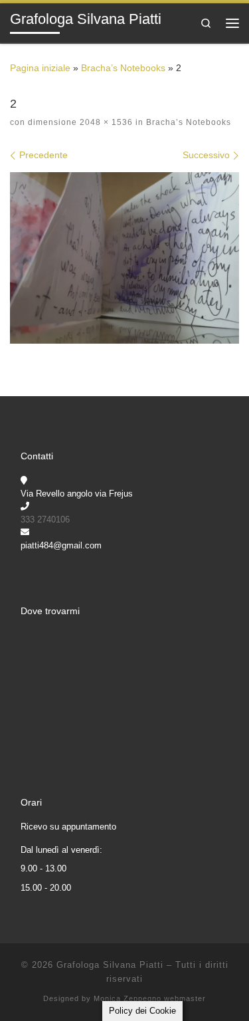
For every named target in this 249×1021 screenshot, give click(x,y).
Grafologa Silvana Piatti (109, 965)
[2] (124, 258)
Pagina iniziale (40, 68)
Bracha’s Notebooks (123, 68)
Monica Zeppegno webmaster (150, 998)
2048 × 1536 (105, 122)
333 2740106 (45, 519)
